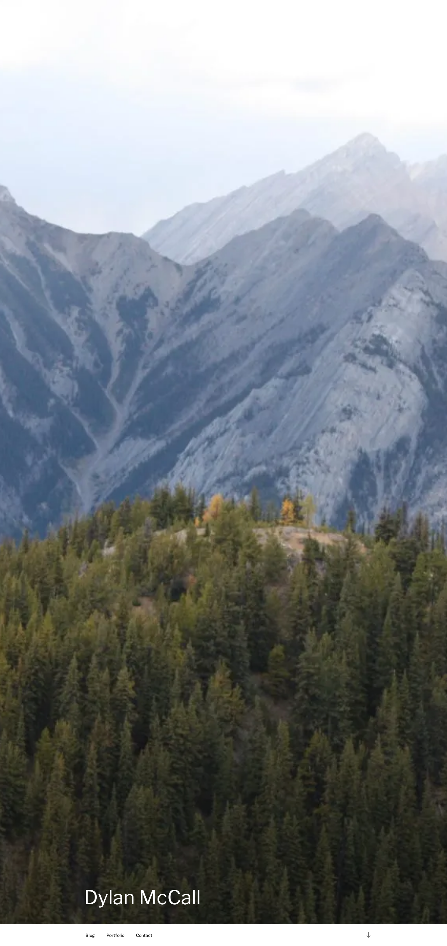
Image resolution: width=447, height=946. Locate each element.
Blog (90, 935)
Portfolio (115, 935)
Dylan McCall (142, 897)
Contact (144, 935)
